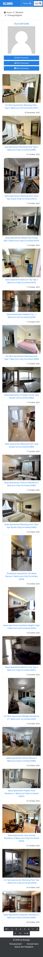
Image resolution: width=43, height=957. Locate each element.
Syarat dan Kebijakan (23, 946)
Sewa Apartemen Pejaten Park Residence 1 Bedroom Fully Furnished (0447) (21, 793)
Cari (37, 3)
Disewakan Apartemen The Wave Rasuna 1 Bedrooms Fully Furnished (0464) (21, 576)
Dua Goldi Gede (21, 23)
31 (25, 933)
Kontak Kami (32, 944)
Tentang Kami (15, 944)
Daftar (25, 3)
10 (20, 933)
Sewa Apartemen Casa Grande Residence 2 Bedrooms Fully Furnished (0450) (21, 838)
